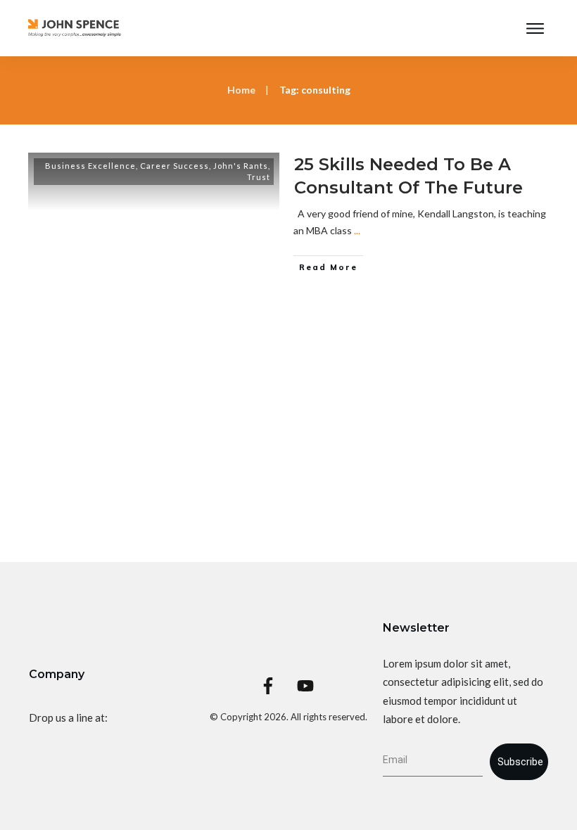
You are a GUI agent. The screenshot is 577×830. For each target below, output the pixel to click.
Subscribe (520, 761)
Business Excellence (90, 165)
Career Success (174, 165)
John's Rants (240, 165)
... (357, 230)
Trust (258, 176)
